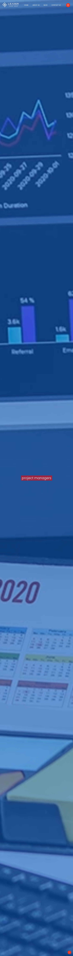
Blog (45, 5)
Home (26, 5)
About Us (36, 5)
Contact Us (56, 5)
